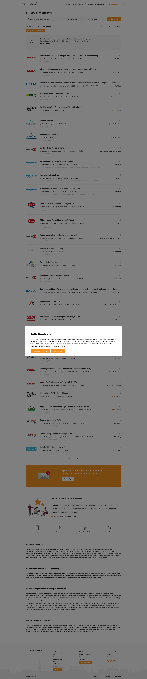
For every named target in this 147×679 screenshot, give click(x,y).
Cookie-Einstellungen (58, 351)
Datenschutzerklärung (58, 346)
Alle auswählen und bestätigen (40, 351)
